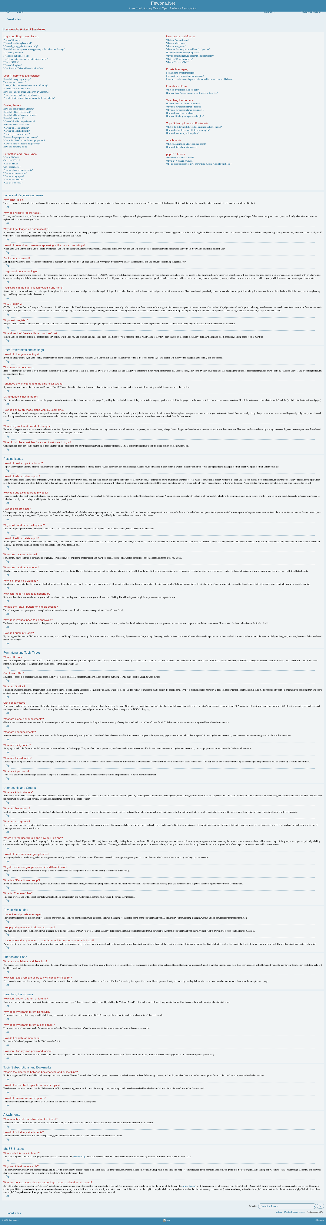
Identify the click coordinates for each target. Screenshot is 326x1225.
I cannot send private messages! (180, 72)
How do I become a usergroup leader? (183, 52)
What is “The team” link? (177, 62)
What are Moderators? (176, 43)
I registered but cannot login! (16, 55)
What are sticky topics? (13, 176)
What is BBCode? (11, 157)
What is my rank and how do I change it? (21, 95)
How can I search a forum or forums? (183, 103)
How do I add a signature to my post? (20, 115)
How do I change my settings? (17, 79)
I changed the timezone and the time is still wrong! (25, 85)
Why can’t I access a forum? (16, 128)
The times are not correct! (14, 82)
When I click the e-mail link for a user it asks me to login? (29, 98)
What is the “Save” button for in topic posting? (24, 140)
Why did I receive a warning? (16, 134)
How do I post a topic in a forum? (18, 108)
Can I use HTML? (11, 160)
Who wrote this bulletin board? (180, 157)
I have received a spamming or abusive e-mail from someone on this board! (199, 79)
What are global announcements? (18, 170)
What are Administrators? (177, 40)
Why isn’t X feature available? (179, 161)
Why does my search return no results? (183, 106)
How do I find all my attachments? (181, 147)
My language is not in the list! (16, 88)
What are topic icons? (12, 182)
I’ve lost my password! (13, 52)
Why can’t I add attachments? (16, 131)
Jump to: (253, 1206)
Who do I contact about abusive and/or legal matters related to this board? (198, 164)
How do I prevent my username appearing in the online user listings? (34, 49)
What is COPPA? (11, 62)
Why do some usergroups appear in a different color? (190, 55)
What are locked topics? (14, 179)
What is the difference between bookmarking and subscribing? (194, 127)
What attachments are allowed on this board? (186, 144)
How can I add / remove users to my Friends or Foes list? (192, 93)
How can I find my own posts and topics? (185, 116)
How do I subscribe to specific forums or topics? (188, 130)
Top (7, 207)
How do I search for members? (180, 113)
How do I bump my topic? (15, 146)
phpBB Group (78, 1156)
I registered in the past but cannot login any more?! (25, 59)
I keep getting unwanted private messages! (185, 76)
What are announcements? (15, 173)
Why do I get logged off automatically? (20, 46)
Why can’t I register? (12, 65)
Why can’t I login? (11, 40)
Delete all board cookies (294, 1212)
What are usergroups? (176, 46)
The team (278, 1212)
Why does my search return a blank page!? (185, 110)
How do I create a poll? (13, 118)
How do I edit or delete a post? (17, 112)
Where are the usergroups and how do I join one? (188, 49)
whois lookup (189, 1186)
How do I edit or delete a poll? (16, 124)
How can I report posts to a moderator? (20, 137)
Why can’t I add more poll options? (19, 121)
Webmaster (319, 1220)
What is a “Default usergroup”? (180, 59)
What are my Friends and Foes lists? (182, 89)
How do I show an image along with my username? (26, 92)
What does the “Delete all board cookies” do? (23, 68)
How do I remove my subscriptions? (182, 133)
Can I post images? (11, 167)
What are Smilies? (11, 163)
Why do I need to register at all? (17, 43)
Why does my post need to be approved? (21, 143)
